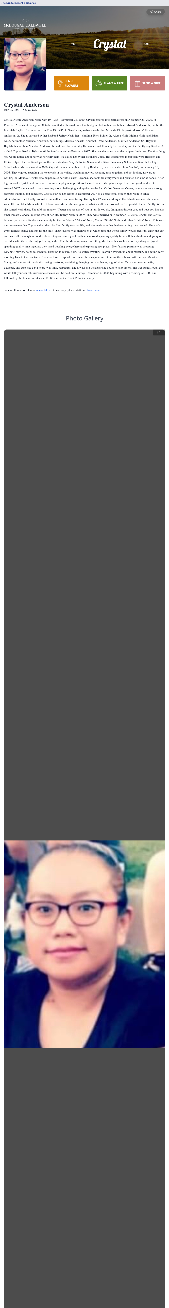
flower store (93, 290)
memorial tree (43, 290)
